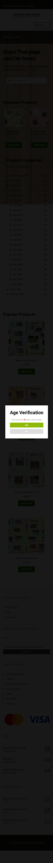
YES (26, 425)
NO (26, 431)
